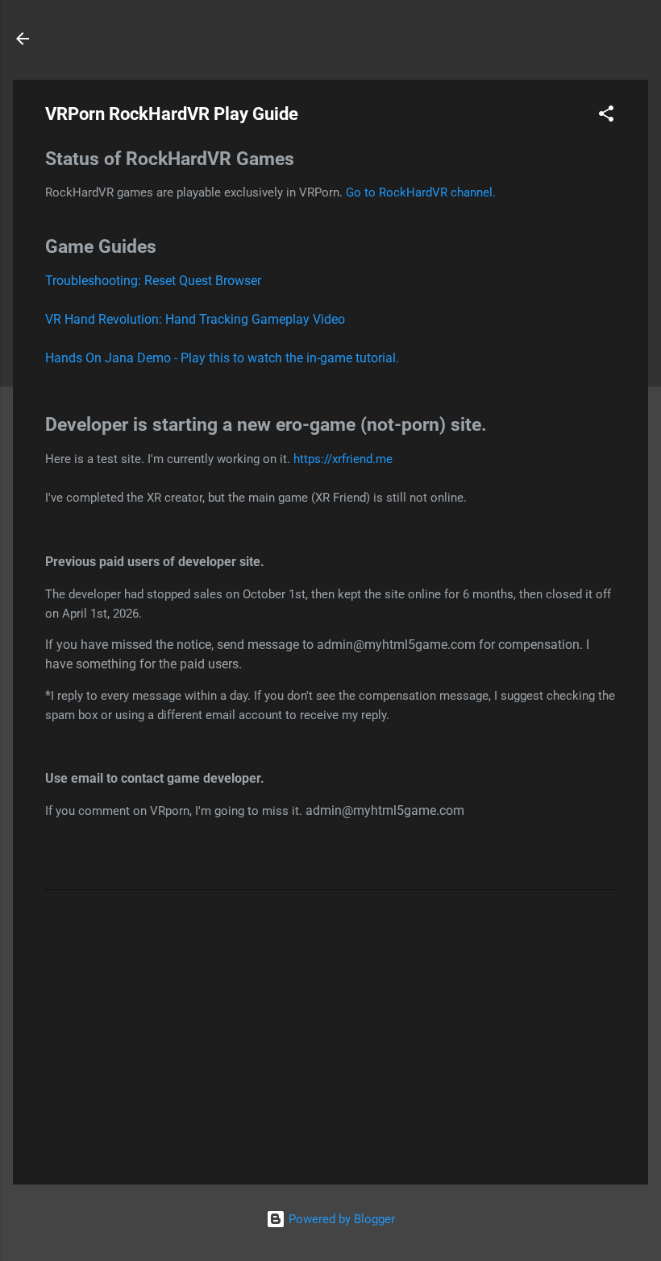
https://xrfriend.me (343, 459)
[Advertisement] (330, 1034)
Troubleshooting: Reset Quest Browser (153, 280)
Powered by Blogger (340, 1219)
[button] (606, 116)
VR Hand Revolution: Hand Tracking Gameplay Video (195, 319)
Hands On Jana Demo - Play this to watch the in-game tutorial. (222, 358)
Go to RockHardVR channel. (421, 192)
